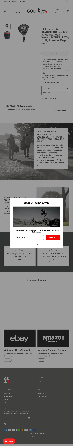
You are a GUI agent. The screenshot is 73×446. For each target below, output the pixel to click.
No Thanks (36, 244)
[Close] (61, 200)
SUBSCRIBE (53, 237)
